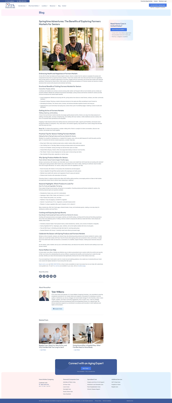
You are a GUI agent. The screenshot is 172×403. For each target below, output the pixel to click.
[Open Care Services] (26, 5)
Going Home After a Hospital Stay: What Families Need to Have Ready (86, 346)
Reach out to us (43, 264)
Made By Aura (130, 400)
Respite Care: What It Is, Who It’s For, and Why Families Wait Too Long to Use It (53, 346)
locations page (81, 265)
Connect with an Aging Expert (158, 5)
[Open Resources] (56, 5)
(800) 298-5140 (55, 264)
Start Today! (85, 368)
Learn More (43, 350)
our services (57, 265)
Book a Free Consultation (118, 29)
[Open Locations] (47, 5)
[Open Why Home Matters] (39, 5)
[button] (40, 276)
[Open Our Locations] (15, 1)
